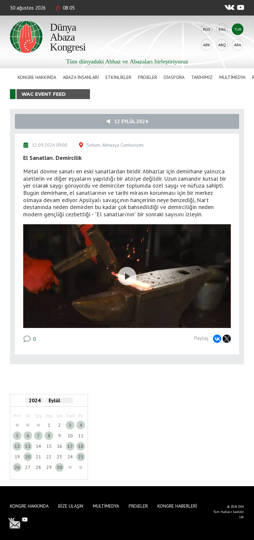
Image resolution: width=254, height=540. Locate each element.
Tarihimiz (202, 77)
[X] (227, 339)
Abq (222, 44)
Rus (206, 29)
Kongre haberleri (177, 506)
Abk (206, 44)
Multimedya (232, 77)
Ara (237, 44)
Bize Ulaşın (70, 506)
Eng (222, 29)
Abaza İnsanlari (81, 77)
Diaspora (174, 77)
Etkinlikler (118, 77)
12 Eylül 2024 (129, 121)
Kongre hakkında (37, 77)
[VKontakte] (217, 339)
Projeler (147, 77)
